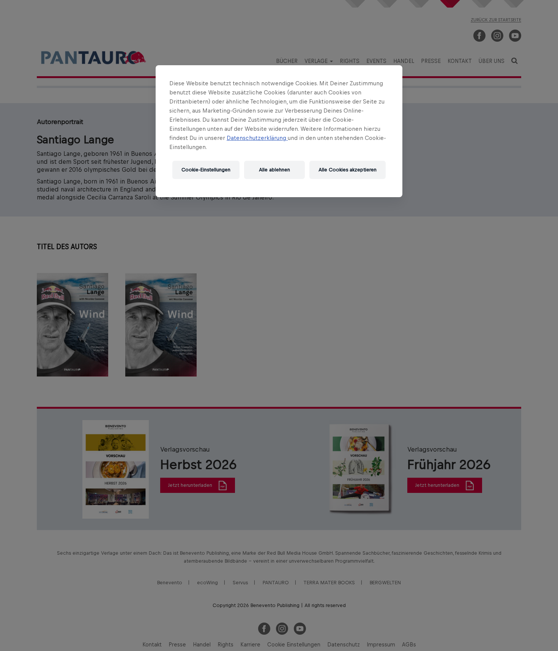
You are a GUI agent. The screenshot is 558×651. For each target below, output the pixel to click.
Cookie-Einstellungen (205, 170)
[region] (279, 131)
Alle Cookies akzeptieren (347, 170)
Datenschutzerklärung (257, 138)
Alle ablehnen (274, 170)
